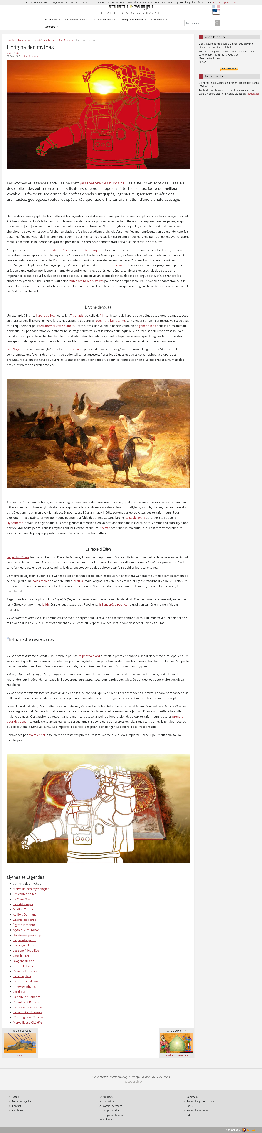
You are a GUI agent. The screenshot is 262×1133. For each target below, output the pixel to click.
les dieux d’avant (60, 250)
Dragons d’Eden (23, 961)
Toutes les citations (198, 1110)
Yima (103, 315)
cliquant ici (252, 93)
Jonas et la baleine (25, 981)
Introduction (51, 19)
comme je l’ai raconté (110, 321)
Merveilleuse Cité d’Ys (27, 1023)
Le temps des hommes (131, 19)
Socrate (105, 528)
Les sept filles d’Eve (26, 950)
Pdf (189, 1115)
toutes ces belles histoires (86, 281)
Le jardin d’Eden (18, 557)
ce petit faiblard (89, 656)
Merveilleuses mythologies (31, 889)
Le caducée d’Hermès (27, 1012)
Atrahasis (77, 315)
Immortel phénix (24, 987)
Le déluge (13, 349)
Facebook (17, 1110)
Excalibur (19, 992)
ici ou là (78, 581)
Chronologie (106, 1097)
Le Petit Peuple (23, 904)
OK (234, 2)
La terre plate (22, 976)
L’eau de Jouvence (25, 971)
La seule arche (135, 518)
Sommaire (50, 26)
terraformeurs (116, 265)
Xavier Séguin (13, 53)
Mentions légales (21, 1101)
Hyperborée (15, 523)
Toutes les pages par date (201, 1101)
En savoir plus (221, 2)
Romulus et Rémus (26, 1002)
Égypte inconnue (24, 925)
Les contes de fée (24, 894)
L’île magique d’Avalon (28, 1017)
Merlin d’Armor (23, 909)
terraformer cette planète (56, 326)
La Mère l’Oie (22, 899)
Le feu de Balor (23, 966)
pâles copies (40, 581)
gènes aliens (147, 326)
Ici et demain (157, 19)
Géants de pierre (24, 920)
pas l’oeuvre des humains (102, 183)
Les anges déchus (25, 945)
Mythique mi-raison (26, 930)
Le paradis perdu (24, 940)
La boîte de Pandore (26, 997)
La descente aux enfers (28, 1007)
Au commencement (75, 19)
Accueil (16, 1097)
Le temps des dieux (103, 19)
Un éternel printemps (27, 935)
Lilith (45, 604)
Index (190, 1106)
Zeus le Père (21, 956)
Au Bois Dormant (24, 914)
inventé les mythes (90, 250)
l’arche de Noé (46, 315)
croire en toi (37, 735)
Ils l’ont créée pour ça (113, 604)
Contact (16, 1106)
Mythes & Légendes (30, 56)
